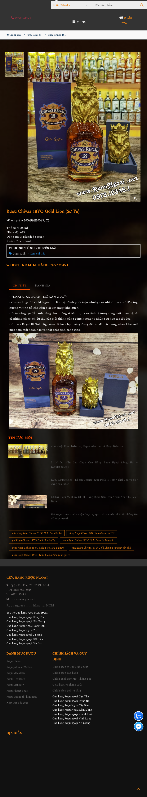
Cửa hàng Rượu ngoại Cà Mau (24, 635)
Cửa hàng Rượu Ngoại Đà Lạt (24, 630)
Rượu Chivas (14, 661)
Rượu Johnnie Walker (19, 667)
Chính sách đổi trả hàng (67, 691)
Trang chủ (15, 35)
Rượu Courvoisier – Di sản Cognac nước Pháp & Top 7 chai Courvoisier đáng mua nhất (94, 482)
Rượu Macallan (16, 673)
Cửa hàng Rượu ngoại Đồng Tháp (26, 617)
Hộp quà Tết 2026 (17, 703)
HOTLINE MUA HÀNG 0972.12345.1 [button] (38, 265)
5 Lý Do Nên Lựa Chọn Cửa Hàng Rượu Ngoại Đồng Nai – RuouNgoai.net (94, 465)
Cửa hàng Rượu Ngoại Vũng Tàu (26, 626)
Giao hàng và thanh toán (67, 685)
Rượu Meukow (15, 685)
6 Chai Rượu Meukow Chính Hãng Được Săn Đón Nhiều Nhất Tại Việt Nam (94, 499)
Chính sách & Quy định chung (70, 667)
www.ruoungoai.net (23, 599)
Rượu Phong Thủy (17, 691)
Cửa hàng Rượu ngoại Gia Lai (24, 644)
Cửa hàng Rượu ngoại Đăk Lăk (25, 639)
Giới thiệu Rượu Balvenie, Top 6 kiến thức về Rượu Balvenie (87, 446)
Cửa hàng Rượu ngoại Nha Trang (26, 621)
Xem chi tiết (37, 254)
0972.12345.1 (22, 18)
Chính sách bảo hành (65, 673)
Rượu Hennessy (16, 679)
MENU (81, 21)
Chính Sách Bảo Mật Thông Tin (71, 679)
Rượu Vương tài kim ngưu (22, 697)
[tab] (19, 286)
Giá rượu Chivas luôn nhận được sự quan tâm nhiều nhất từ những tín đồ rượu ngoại (94, 516)
